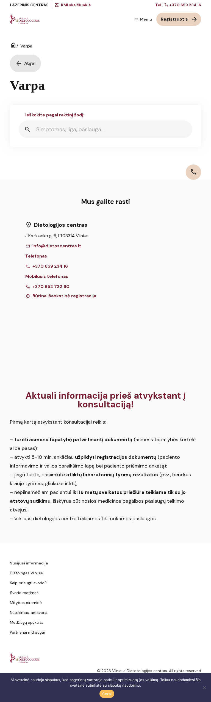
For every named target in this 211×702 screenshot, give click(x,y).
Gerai (107, 694)
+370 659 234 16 (182, 5)
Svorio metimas (24, 592)
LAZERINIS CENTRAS (29, 5)
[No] (204, 687)
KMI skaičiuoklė (76, 5)
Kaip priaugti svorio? (28, 582)
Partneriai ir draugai (27, 632)
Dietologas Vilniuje (26, 572)
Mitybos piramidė (26, 602)
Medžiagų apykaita (26, 622)
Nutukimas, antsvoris (28, 612)
